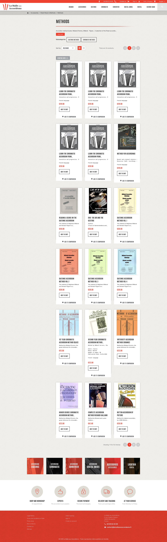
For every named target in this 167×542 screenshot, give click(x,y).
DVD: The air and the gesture (95, 219)
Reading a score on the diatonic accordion (68, 219)
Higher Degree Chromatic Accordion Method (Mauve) (69, 414)
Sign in (68, 518)
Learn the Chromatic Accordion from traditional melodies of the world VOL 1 (68, 92)
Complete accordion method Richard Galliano (98, 413)
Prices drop (30, 521)
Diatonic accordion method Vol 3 (95, 280)
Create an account (71, 521)
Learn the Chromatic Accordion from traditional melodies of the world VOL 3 (126, 92)
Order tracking (70, 515)
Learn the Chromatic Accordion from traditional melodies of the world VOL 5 (97, 155)
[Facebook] (99, 1)
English (161, 1)
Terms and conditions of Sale (35, 518)
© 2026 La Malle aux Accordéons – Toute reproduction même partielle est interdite (83, 539)
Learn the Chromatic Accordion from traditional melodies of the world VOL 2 (97, 92)
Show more (60, 34)
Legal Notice (30, 515)
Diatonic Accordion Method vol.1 (124, 219)
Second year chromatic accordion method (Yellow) (97, 341)
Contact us (30, 526)
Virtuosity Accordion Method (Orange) (125, 340)
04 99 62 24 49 (112, 524)
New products (31, 524)
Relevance (66, 48)
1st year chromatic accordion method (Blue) (68, 340)
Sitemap (29, 529)
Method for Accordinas (126, 153)
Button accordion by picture (125, 413)
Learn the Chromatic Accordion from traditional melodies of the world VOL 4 (68, 155)
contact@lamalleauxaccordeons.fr (119, 527)
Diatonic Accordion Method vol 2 (66, 280)
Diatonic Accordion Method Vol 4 (124, 280)
